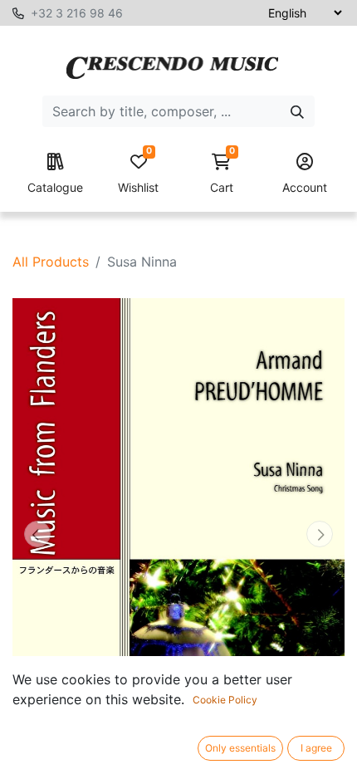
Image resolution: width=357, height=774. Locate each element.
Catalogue (55, 187)
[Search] (297, 111)
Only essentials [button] (240, 748)
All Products (50, 261)
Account (304, 187)
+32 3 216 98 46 (77, 13)
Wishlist (138, 174)
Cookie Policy (225, 699)
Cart (222, 174)
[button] (37, 533)
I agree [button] (316, 748)
